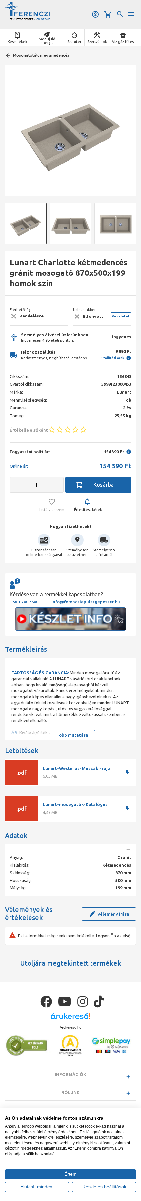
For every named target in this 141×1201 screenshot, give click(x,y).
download (127, 772)
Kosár (108, 14)
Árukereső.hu (70, 1027)
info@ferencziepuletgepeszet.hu (85, 602)
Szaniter (74, 42)
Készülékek (17, 42)
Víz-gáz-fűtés (123, 42)
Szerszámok (97, 42)
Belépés (95, 14)
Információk (70, 1074)
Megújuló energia (47, 41)
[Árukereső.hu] (70, 1018)
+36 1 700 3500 (24, 602)
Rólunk (70, 1092)
